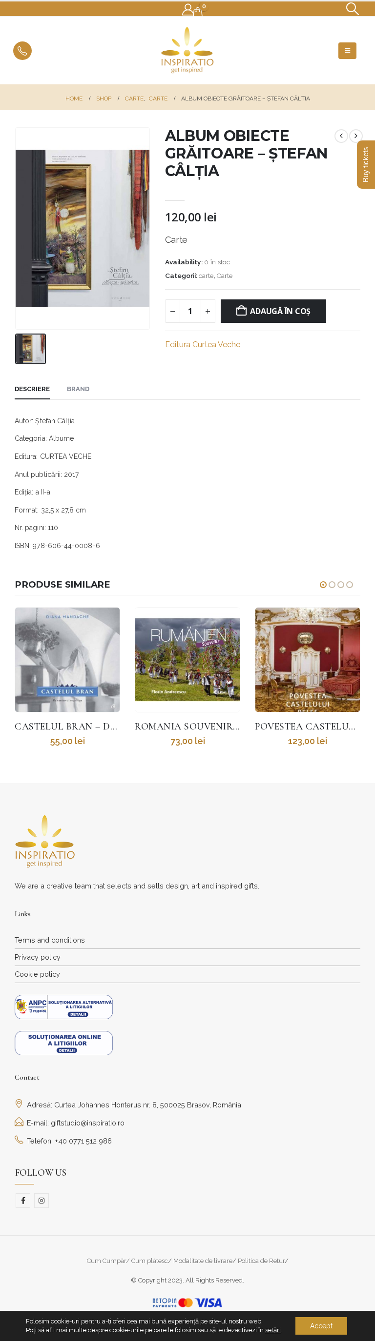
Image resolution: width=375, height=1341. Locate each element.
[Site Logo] (187, 50)
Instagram (41, 1200)
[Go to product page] (67, 660)
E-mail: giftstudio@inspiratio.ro (76, 1123)
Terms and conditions (50, 940)
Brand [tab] (78, 389)
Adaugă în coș (280, 311)
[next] (356, 136)
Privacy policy (38, 957)
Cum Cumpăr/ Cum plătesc (127, 1260)
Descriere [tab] (32, 389)
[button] (352, 8)
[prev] (341, 136)
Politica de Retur (261, 1260)
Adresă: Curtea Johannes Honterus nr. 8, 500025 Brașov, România (134, 1105)
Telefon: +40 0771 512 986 (69, 1141)
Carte (224, 275)
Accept (321, 1326)
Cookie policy (37, 974)
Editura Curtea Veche (202, 344)
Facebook (23, 1200)
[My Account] (188, 10)
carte (206, 275)
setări (273, 1330)
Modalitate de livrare (202, 1260)
